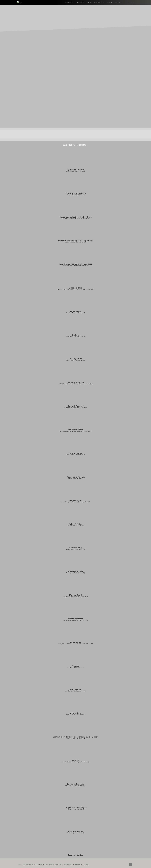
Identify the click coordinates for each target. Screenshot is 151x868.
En (133, 2)
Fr (128, 2)
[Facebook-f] (130, 864)
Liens (109, 2)
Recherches (99, 2)
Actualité (80, 2)
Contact (118, 2)
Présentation (68, 2)
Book (89, 2)
